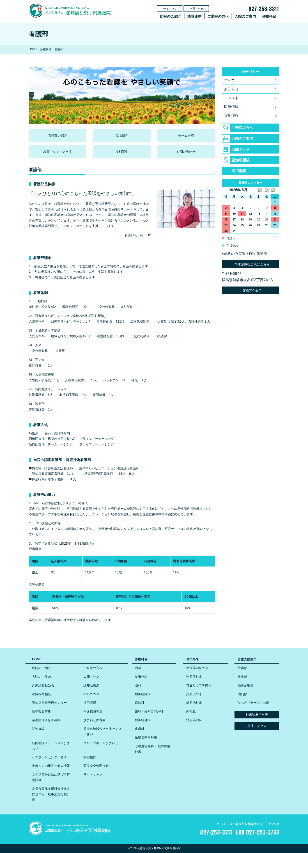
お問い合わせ (186, 152)
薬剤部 (242, 694)
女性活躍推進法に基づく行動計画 (51, 777)
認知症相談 (241, 160)
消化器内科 (194, 720)
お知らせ (231, 89)
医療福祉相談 (41, 694)
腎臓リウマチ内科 (198, 685)
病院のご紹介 (171, 16)
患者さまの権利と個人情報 (51, 766)
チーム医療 (186, 135)
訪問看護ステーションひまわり (51, 745)
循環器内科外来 (146, 737)
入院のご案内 (245, 16)
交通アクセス (198, 8)
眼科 (138, 685)
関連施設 (38, 729)
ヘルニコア (91, 694)
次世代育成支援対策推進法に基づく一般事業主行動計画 (51, 794)
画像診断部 (245, 685)
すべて (229, 80)
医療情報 (231, 106)
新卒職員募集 (41, 711)
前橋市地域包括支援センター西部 (102, 731)
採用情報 (231, 115)
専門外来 (192, 659)
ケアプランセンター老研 (49, 757)
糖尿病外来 (194, 702)
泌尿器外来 (194, 677)
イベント (231, 98)
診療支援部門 (247, 659)
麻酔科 (139, 702)
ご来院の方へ (218, 16)
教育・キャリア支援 (57, 152)
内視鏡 (191, 711)
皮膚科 (139, 729)
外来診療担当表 (43, 685)
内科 (138, 668)
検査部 (242, 677)
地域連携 (194, 16)
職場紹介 (121, 135)
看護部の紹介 (57, 135)
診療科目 (269, 16)
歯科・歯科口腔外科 (149, 711)
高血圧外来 (194, 694)
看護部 (242, 668)
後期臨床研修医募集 (46, 720)
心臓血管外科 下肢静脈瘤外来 (152, 749)
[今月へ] (267, 190)
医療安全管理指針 (96, 766)
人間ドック (241, 149)
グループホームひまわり (100, 743)
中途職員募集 (92, 711)
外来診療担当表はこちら (251, 264)
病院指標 (89, 757)
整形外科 (141, 677)
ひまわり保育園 (94, 720)
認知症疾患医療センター (49, 702)
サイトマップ (171, 8)
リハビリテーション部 (253, 702)
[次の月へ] (275, 190)
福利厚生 (121, 152)
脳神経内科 (143, 694)
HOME (33, 49)
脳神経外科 (143, 720)
